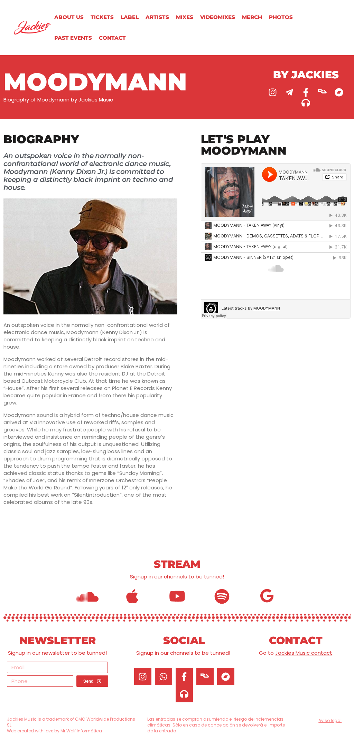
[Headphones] (306, 102)
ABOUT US (69, 17)
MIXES (184, 17)
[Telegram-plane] (289, 92)
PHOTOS (281, 17)
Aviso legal (330, 720)
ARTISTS (157, 17)
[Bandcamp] (339, 92)
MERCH (252, 17)
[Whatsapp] (163, 676)
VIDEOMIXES (217, 17)
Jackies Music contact (303, 652)
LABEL (130, 17)
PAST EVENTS (73, 38)
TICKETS (102, 17)
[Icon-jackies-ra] (322, 92)
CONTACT (112, 38)
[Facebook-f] (306, 92)
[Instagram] (273, 92)
